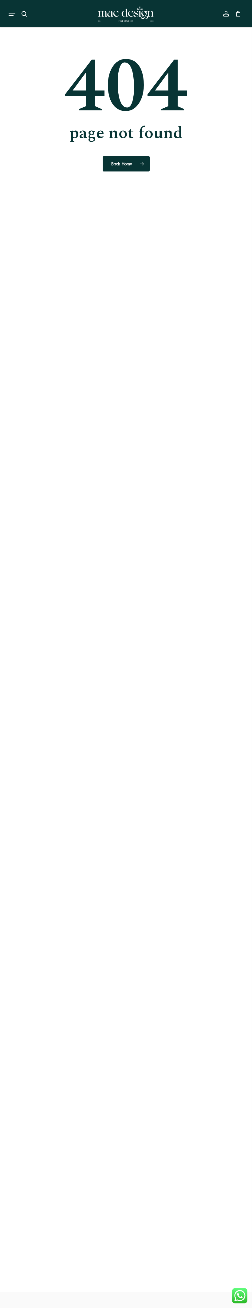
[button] (12, 14)
